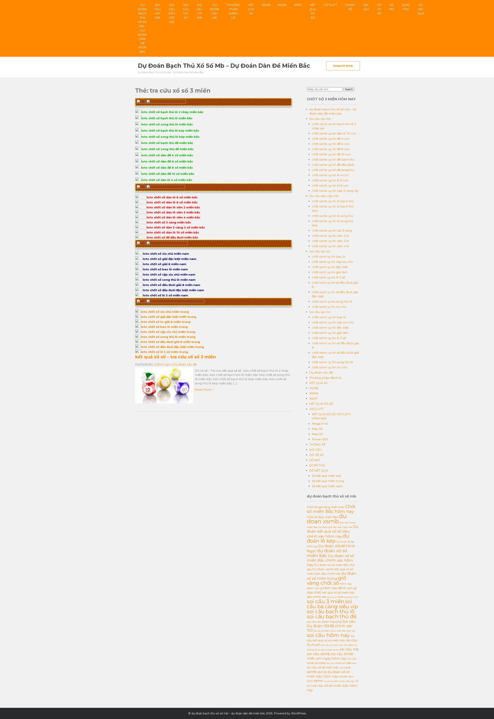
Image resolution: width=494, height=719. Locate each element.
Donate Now (343, 65)
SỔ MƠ (391, 7)
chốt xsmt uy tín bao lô (328, 256)
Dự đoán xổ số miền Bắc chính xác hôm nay (330, 560)
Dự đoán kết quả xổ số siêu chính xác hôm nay (332, 531)
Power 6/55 (320, 439)
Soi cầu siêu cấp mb (171, 13)
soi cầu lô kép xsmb (328, 649)
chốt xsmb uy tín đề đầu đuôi (333, 165)
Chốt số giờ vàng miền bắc (325, 507)
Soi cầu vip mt (186, 11)
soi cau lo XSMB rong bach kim (342, 597)
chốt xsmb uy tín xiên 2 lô (330, 236)
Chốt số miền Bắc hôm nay (331, 509)
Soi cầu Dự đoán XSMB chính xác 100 (331, 626)
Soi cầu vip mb (158, 11)
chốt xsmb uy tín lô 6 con (330, 180)
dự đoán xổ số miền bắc (327, 553)
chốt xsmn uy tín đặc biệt (330, 327)
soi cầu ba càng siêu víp (332, 604)
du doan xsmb (327, 519)
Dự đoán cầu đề (214, 11)
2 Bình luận (162, 364)
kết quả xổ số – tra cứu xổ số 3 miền (175, 357)
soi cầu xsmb (318, 654)
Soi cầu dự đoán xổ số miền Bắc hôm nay (334, 631)
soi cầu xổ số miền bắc (323, 667)
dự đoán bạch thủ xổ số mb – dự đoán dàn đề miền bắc (142, 28)
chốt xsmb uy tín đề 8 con (331, 149)
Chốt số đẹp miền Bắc (322, 517)
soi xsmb (345, 667)
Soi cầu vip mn (199, 11)
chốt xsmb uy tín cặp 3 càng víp (335, 191)
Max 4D (317, 434)
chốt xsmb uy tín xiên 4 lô (330, 246)
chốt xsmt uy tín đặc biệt (330, 267)
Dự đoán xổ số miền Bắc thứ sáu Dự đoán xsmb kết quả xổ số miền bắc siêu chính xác (331, 569)
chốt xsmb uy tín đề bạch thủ (333, 159)
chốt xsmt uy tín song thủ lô (332, 301)
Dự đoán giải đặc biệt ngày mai (335, 527)
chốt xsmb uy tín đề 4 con (331, 138)
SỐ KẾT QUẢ (421, 9)
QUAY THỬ (406, 7)
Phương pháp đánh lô (233, 11)
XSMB (266, 5)
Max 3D (317, 429)
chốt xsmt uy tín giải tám (330, 272)
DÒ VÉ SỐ (379, 9)
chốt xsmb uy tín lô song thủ (332, 216)
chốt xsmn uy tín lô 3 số (329, 338)
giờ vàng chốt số (326, 580)
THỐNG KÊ (350, 7)
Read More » (204, 389)
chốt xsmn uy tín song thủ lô (332, 362)
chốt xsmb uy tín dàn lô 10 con (334, 133)
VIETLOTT (330, 5)
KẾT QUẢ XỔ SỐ (313, 11)
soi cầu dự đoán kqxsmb (324, 621)
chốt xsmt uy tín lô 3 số (328, 277)
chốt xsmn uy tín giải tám (330, 333)
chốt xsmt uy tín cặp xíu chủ (332, 262)
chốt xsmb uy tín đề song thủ (333, 170)
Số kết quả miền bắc (327, 476)
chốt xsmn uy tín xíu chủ (329, 367)
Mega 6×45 (320, 423)
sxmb (311, 672)
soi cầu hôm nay (328, 635)
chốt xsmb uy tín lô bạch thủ (333, 201)
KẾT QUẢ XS (251, 9)
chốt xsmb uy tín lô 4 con (330, 175)
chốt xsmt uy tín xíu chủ (329, 307)
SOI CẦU (366, 7)
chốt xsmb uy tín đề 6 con (330, 144)
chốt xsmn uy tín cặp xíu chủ (333, 322)
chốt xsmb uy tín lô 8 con (330, 185)
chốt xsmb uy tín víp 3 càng (332, 230)
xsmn (318, 680)
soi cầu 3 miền (325, 601)
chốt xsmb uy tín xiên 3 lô (330, 241)
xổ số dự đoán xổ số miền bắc (339, 681)
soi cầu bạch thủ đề (332, 616)
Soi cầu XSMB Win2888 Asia (341, 663)
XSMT (298, 5)
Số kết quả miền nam (327, 486)
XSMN (282, 5)
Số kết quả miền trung (328, 481)
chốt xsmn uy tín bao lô (329, 317)
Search (349, 89)
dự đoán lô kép (328, 538)
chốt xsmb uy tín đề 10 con (331, 154)
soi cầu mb (349, 649)
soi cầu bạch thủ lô (330, 611)
